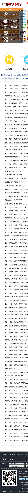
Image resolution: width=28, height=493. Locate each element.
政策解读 (15, 78)
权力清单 (21, 78)
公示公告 (4, 78)
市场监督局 (17, 75)
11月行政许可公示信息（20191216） (15, 121)
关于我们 (4, 454)
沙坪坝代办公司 (22, 491)
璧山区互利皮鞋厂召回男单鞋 (13, 185)
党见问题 (4, 459)
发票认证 (12, 459)
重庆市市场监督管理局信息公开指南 (15, 375)
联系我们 (12, 454)
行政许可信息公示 (10, 368)
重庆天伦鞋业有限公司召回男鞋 (13, 200)
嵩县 (11, 491)
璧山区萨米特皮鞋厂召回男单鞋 (13, 203)
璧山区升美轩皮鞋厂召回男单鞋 (13, 175)
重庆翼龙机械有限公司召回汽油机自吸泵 (16, 178)
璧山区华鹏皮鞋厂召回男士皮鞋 (13, 171)
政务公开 (25, 75)
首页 (10, 75)
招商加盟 (20, 454)
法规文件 (9, 78)
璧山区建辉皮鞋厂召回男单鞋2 (13, 182)
